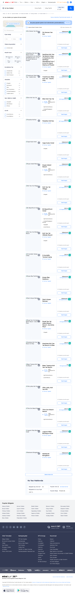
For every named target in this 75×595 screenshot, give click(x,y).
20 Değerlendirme (64, 454)
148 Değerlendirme (63, 165)
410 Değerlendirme (63, 187)
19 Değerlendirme (64, 432)
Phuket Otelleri (42, 13)
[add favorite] (39, 32)
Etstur (4, 13)
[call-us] (68, 2)
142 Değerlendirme (63, 77)
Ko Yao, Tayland (47, 36)
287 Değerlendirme (63, 121)
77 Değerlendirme (64, 233)
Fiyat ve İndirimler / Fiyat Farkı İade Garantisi (60, 17)
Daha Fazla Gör (49, 474)
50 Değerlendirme (63, 209)
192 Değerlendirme (63, 409)
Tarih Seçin (64, 48)
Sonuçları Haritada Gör (14, 23)
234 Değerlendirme (63, 143)
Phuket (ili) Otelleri (24, 13)
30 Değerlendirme (63, 255)
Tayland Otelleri (15, 13)
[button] (71, 8)
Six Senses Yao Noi (64, 486)
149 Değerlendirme (63, 32)
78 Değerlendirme (64, 365)
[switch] (26, 27)
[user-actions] (71, 2)
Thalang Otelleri (33, 13)
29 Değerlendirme (64, 321)
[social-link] (3, 527)
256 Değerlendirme (63, 99)
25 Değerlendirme (64, 277)
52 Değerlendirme (64, 343)
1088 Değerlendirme (63, 54)
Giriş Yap (68, 22)
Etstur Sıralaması (66, 27)
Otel (9, 13)
